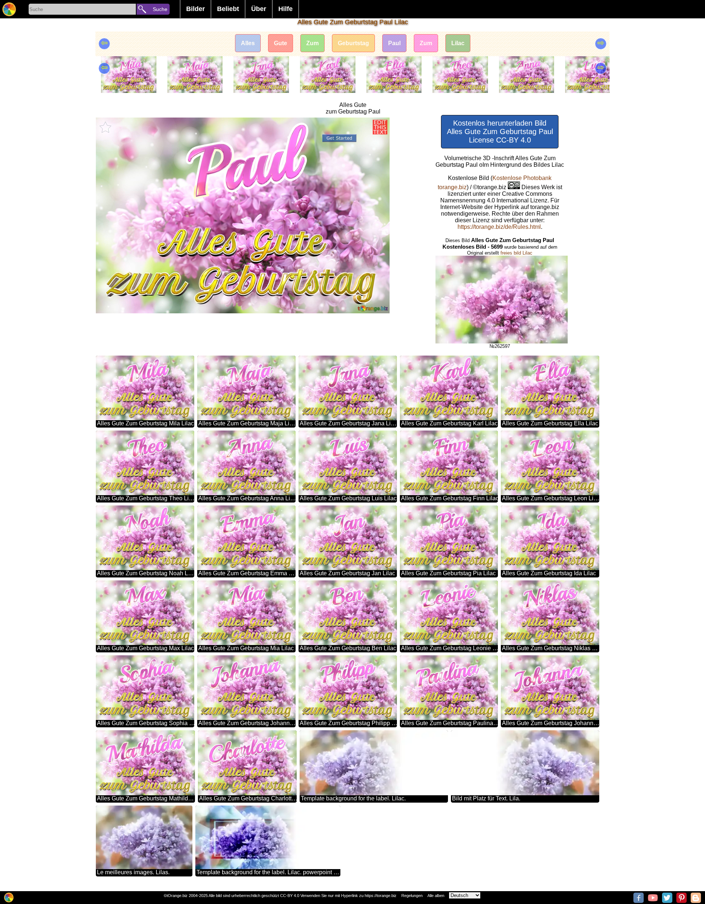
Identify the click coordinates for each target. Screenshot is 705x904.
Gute (280, 43)
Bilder (195, 8)
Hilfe (285, 8)
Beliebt (228, 8)
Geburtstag (353, 43)
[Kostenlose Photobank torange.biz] (9, 9)
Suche (160, 9)
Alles (248, 43)
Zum (312, 43)
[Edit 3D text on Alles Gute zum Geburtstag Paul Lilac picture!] (380, 127)
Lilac (457, 43)
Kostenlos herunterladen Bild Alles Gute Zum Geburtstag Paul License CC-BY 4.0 (500, 131)
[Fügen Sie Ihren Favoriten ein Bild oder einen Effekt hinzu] (105, 127)
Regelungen (412, 895)
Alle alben (435, 895)
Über (258, 8)
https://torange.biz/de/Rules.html (499, 227)
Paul (394, 43)
